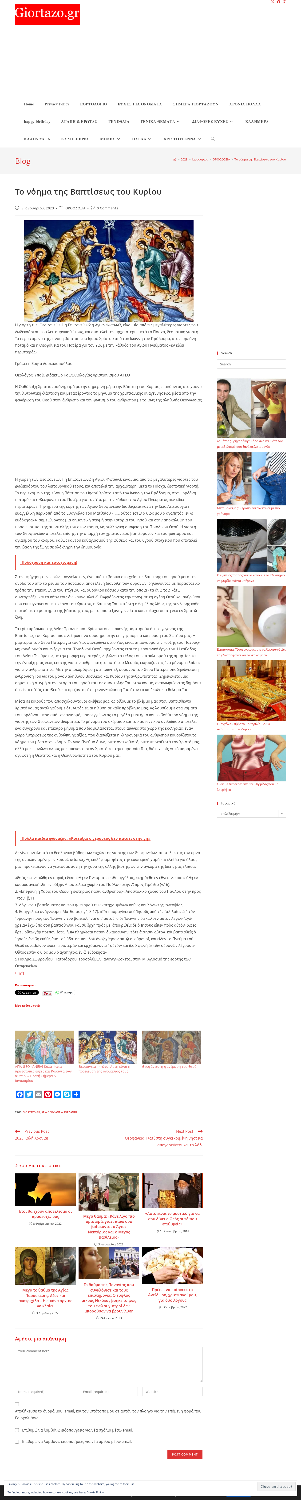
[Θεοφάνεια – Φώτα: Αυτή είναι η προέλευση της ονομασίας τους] (108, 1047)
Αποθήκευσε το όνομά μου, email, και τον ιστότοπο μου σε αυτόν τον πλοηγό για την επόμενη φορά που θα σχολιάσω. (108, 1414)
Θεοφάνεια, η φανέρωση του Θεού (169, 1066)
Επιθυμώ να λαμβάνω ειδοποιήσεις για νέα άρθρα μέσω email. (77, 1441)
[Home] (174, 159)
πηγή (19, 972)
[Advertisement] (154, 60)
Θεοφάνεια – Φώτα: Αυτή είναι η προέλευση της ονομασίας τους (104, 1068)
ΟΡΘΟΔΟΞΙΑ (75, 208)
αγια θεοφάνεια (52, 1112)
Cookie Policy (95, 1492)
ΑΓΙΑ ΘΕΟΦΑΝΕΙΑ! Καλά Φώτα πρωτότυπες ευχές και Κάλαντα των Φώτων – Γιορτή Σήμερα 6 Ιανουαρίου (43, 1073)
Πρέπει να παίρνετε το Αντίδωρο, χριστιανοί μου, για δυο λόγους (172, 1295)
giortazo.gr (31, 1112)
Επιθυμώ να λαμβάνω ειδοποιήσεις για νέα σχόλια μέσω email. (77, 1430)
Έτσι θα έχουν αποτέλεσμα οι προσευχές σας (45, 1214)
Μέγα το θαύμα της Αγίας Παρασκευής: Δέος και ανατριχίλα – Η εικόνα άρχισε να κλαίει (45, 1298)
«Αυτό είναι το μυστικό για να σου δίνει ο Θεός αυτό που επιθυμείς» (172, 1219)
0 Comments (107, 208)
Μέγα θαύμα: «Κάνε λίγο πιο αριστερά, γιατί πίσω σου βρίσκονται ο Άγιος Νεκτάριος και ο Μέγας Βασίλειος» (109, 1227)
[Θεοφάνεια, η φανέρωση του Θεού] (171, 1047)
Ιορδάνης (70, 1112)
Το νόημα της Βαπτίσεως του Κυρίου (260, 159)
